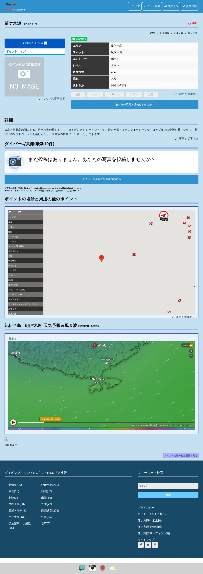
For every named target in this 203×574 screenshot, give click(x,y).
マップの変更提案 (54, 98)
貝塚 (10, 256)
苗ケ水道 (192, 33)
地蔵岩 (11, 280)
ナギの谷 (12, 266)
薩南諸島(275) (50, 510)
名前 (13, 212)
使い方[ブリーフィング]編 (154, 533)
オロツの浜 (13, 285)
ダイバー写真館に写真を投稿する (101, 179)
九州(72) (46, 504)
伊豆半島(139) (17, 516)
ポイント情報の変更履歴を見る (180, 455)
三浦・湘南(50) (18, 510)
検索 (168, 494)
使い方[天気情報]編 (150, 526)
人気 (23, 212)
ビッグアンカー (15, 294)
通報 (194, 23)
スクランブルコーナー (18, 299)
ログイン (172, 6)
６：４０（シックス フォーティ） (23, 304)
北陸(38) (14, 497)
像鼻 (10, 222)
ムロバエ (12, 275)
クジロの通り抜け (16, 246)
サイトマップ (146, 539)
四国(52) (46, 491)
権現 (10, 232)
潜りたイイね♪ (36, 43)
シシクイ (12, 241)
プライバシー (146, 507)
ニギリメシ (13, 251)
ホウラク (12, 309)
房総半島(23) (17, 504)
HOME (152, 33)
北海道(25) (15, 484)
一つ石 (11, 227)
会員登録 (191, 6)
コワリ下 (12, 270)
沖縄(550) (47, 516)
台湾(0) (45, 523)
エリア (136, 6)
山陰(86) (46, 497)
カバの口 (12, 217)
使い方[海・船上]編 (150, 520)
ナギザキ (12, 261)
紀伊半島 (164, 33)
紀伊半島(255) (50, 484)
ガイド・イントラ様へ (152, 513)
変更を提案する (188, 94)
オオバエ (12, 314)
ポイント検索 (152, 6)
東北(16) (14, 491)
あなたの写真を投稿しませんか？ (135, 104)
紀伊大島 (178, 33)
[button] (134, 254)
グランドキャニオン (17, 290)
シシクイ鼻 (13, 236)
